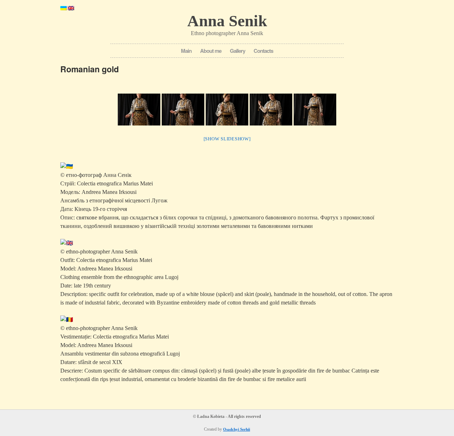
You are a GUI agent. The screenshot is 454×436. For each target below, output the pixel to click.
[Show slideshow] (227, 138)
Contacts (263, 51)
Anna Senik (227, 21)
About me (210, 51)
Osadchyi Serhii (236, 429)
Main (186, 51)
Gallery (237, 51)
